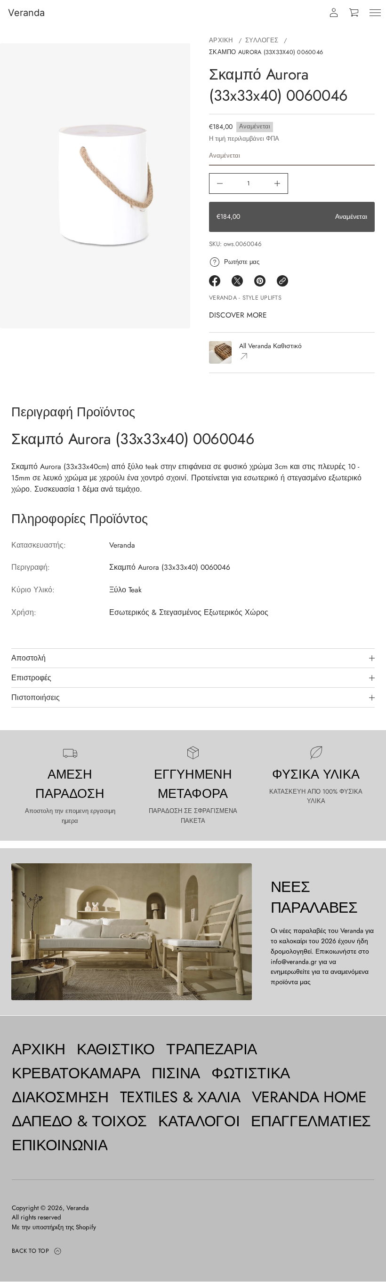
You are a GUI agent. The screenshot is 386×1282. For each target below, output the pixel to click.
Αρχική (221, 40)
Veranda (26, 12)
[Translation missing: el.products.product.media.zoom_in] (95, 185)
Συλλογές (261, 40)
